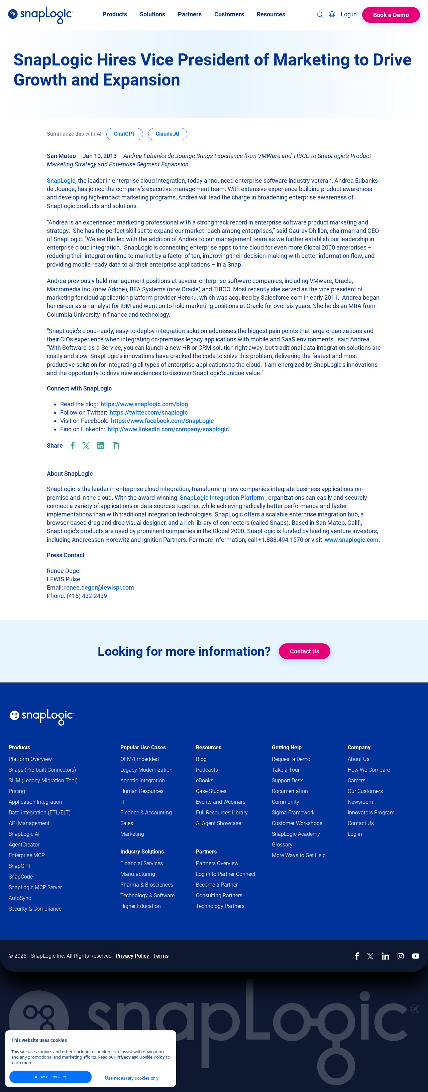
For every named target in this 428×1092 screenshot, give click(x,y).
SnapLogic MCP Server (35, 887)
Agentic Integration (142, 780)
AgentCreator (24, 844)
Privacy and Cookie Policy (140, 1057)
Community (297, 802)
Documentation (301, 791)
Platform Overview (30, 759)
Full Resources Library (222, 812)
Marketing (132, 834)
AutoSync (20, 898)
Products (19, 747)
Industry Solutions (142, 851)
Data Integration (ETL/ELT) (40, 812)
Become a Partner (217, 885)
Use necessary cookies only (131, 1078)
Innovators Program (371, 812)
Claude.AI (171, 133)
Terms (161, 956)
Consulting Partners (219, 895)
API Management (29, 823)
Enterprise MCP (27, 855)
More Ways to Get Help (299, 855)
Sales (126, 823)
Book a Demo (391, 14)
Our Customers (365, 791)
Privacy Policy (132, 956)
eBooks (204, 780)
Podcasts (207, 770)
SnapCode (21, 877)
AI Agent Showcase (218, 823)
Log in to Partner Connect (225, 874)
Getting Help (287, 747)
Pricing (17, 791)
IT (122, 802)
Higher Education (140, 906)
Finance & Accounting (146, 812)
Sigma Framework (293, 812)
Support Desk (298, 780)
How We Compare (369, 770)
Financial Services (141, 863)
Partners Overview (217, 863)
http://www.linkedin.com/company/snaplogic (168, 429)
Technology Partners (220, 906)
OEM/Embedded (139, 759)
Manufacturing (137, 874)
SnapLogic (61, 180)
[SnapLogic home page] (42, 717)
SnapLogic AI (24, 834)
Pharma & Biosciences (146, 885)
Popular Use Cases (143, 747)
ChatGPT (128, 133)
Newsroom (360, 802)
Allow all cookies (50, 1076)
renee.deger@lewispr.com (99, 587)
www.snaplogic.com (352, 539)
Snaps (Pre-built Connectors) (42, 770)
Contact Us (304, 651)
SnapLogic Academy (296, 834)
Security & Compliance (35, 909)
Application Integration (35, 802)
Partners (206, 851)
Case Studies (211, 791)
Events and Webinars (220, 802)
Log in (355, 834)
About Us (358, 759)
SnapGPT (20, 866)
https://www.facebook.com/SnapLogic (162, 420)
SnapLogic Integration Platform (222, 497)
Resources (208, 747)
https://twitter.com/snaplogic (149, 412)
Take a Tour (286, 770)
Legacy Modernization (146, 770)
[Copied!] (116, 445)
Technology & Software (147, 895)
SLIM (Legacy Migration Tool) (43, 780)
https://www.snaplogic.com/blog (144, 404)
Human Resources (142, 791)
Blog (201, 759)
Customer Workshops (297, 823)
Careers (356, 780)
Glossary (282, 844)
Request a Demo (291, 759)
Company (359, 747)
